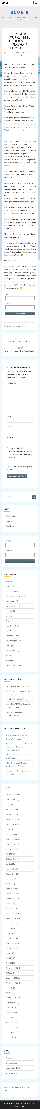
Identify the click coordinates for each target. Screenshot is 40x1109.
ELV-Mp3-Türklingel (26, 85)
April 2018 (10, 958)
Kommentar (12, 383)
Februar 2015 (11, 1012)
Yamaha (6, 1090)
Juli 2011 (9, 1017)
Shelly (8, 646)
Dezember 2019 (12, 913)
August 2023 (10, 849)
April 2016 (10, 993)
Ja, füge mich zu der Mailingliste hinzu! (19, 468)
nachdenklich (11, 626)
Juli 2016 (9, 988)
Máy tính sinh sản (12, 736)
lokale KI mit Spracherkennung (18, 686)
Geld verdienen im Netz (15, 596)
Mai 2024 (9, 829)
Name (10, 416)
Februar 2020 (11, 908)
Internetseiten (11, 606)
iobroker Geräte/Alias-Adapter (17, 699)
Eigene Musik (11, 591)
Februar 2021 (11, 889)
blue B (5, 2)
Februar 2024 (11, 834)
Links (8, 616)
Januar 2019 (10, 938)
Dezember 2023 (12, 839)
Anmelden (10, 1058)
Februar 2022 (11, 869)
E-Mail (8, 304)
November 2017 (12, 968)
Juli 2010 (9, 1032)
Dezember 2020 (12, 899)
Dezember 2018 (12, 943)
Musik (8, 621)
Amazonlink (21, 67)
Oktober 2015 (11, 1003)
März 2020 (10, 903)
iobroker (17, 1087)
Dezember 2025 (12, 794)
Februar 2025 (11, 809)
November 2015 (12, 998)
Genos (5, 1087)
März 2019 (10, 933)
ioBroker (9, 611)
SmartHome (20, 326)
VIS (30, 1087)
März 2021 (10, 884)
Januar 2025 (10, 814)
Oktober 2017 (11, 973)
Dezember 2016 (12, 978)
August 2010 (10, 1027)
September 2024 (12, 824)
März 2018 (10, 963)
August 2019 (10, 923)
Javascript (22, 1087)
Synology (9, 660)
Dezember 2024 (12, 819)
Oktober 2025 (11, 799)
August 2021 (10, 874)
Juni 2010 (9, 1037)
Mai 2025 (9, 804)
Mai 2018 (9, 953)
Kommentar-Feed (13, 1068)
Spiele (8, 655)
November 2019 (12, 918)
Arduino (9, 586)
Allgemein (11, 326)
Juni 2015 (9, 1008)
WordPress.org (11, 1073)
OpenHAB (10, 631)
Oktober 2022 (11, 859)
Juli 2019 (9, 928)
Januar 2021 (10, 893)
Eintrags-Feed (11, 1063)
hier (32, 118)
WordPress (31, 1103)
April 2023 (10, 854)
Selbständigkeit (12, 640)
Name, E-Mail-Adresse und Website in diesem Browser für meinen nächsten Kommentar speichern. (20, 452)
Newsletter (10, 526)
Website (10, 437)
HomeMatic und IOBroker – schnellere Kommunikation (19, 747)
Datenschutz (11, 516)
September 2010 (12, 1022)
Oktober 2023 (11, 844)
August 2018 (10, 948)
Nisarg (23, 1106)
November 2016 (12, 983)
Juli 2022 (9, 864)
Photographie (11, 636)
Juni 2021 (9, 879)
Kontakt (9, 521)
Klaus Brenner (11, 763)
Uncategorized (11, 665)
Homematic (10, 601)
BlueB (29, 53)
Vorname (8, 294)
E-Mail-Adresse (13, 427)
